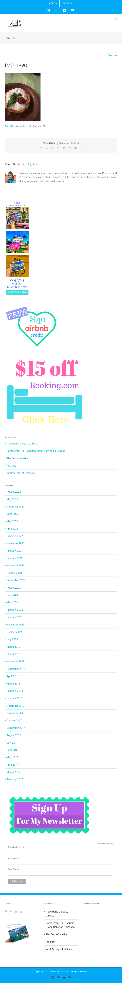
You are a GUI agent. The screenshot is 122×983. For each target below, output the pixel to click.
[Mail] (21, 911)
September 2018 (16, 668)
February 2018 (15, 690)
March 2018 (13, 683)
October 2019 (14, 632)
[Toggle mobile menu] (115, 19)
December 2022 (15, 506)
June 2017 (13, 750)
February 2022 (15, 536)
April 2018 (12, 676)
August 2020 (14, 587)
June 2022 (13, 513)
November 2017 (15, 713)
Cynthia (10, 126)
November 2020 (15, 565)
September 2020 (16, 580)
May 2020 (12, 602)
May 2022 (12, 521)
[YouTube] (16, 911)
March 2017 (13, 772)
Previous (112, 55)
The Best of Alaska (17, 458)
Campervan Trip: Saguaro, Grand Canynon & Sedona (36, 450)
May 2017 (12, 757)
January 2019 (14, 654)
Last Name (13, 869)
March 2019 (13, 646)
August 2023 (14, 491)
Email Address (16, 847)
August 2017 (14, 735)
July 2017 (12, 742)
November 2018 (15, 661)
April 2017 (12, 764)
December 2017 (15, 705)
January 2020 (14, 617)
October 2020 (14, 572)
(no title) (11, 465)
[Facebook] (11, 911)
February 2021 (15, 550)
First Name (13, 858)
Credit (67, 972)
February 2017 (15, 779)
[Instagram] (6, 911)
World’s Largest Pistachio (21, 473)
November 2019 (15, 624)
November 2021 (15, 543)
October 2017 (14, 720)
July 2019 (12, 639)
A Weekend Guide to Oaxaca (22, 443)
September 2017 (16, 727)
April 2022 (12, 528)
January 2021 (14, 558)
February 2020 (15, 609)
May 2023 (12, 499)
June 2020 (13, 595)
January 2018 (14, 698)
